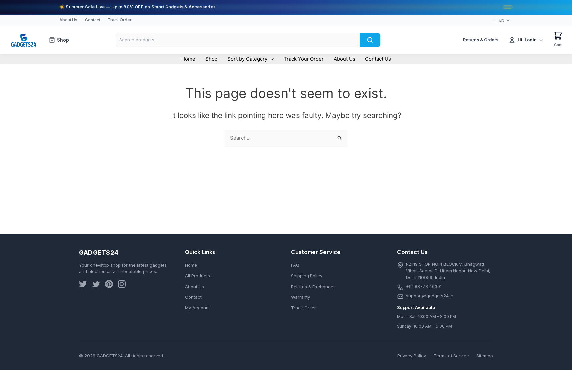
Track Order (120, 19)
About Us (68, 19)
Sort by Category (247, 59)
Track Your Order (304, 59)
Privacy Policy (411, 355)
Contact (92, 19)
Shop (63, 40)
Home (188, 59)
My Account (197, 307)
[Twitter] (83, 285)
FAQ (295, 265)
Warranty (300, 297)
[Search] (370, 40)
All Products (197, 275)
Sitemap (484, 355)
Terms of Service (451, 355)
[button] (270, 59)
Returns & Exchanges (313, 286)
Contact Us (378, 59)
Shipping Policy (306, 275)
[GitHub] (109, 285)
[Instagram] (122, 285)
